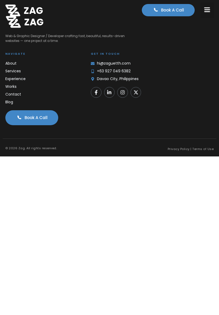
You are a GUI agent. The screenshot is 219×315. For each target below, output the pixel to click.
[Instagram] (122, 92)
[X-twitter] (136, 92)
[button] (207, 10)
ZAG (33, 10)
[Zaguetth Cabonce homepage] (13, 10)
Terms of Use (203, 149)
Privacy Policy (179, 149)
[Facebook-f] (96, 92)
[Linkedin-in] (109, 92)
